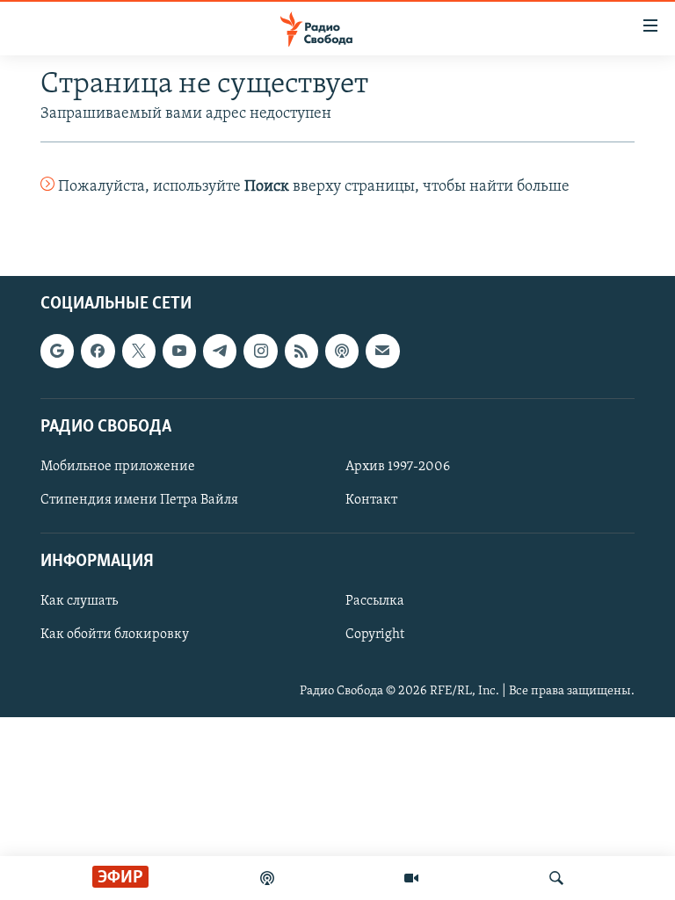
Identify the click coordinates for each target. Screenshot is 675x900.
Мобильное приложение (117, 467)
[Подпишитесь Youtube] (179, 351)
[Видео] (411, 878)
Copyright (374, 635)
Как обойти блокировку (114, 635)
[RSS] (301, 351)
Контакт (371, 500)
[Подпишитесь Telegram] (219, 351)
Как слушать (79, 602)
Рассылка (374, 602)
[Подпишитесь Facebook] (97, 351)
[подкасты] (267, 878)
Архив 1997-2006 (397, 467)
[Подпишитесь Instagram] (260, 351)
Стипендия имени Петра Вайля (139, 500)
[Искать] (556, 878)
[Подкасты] (342, 351)
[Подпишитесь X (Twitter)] (139, 351)
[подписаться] (382, 351)
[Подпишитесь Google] (57, 351)
